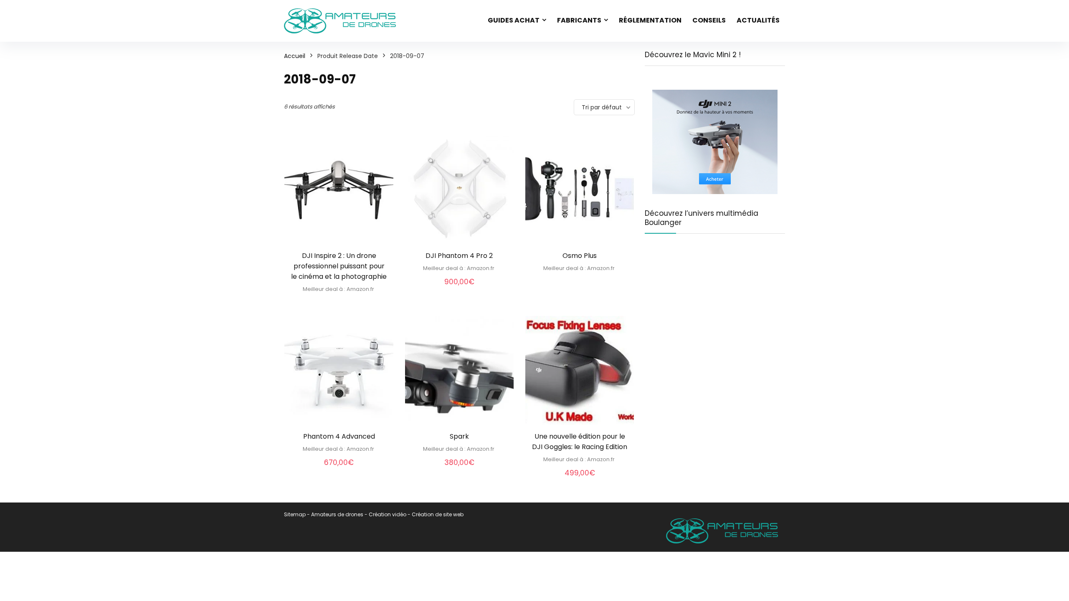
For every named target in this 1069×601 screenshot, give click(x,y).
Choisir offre (339, 303)
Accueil (294, 56)
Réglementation (650, 20)
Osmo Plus (579, 255)
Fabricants (579, 20)
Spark (459, 436)
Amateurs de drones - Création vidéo (358, 514)
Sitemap (295, 514)
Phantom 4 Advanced (339, 436)
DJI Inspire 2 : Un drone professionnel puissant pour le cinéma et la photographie (339, 266)
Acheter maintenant (579, 282)
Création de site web (438, 514)
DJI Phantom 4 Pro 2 (459, 255)
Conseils (709, 20)
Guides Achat (514, 20)
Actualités (758, 20)
